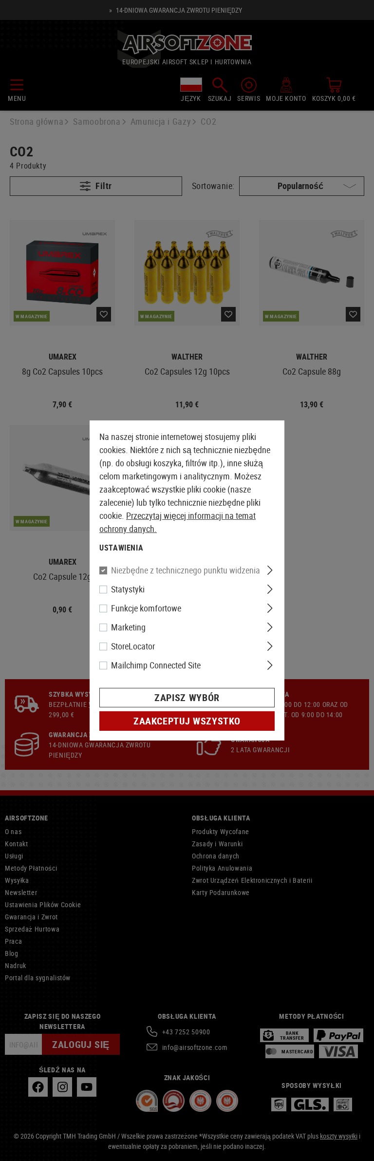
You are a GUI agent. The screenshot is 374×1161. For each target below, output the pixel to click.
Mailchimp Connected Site (156, 665)
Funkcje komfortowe (146, 608)
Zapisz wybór (187, 697)
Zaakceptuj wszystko (187, 720)
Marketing (128, 627)
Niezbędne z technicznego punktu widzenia (185, 570)
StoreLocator (133, 646)
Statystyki (128, 589)
